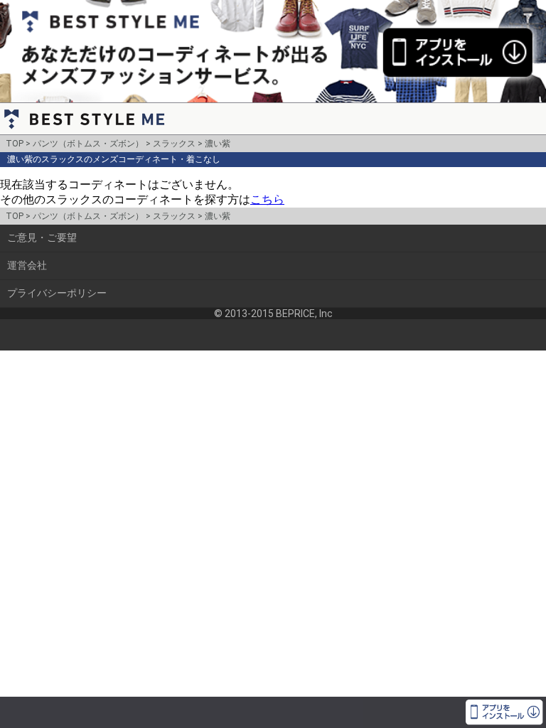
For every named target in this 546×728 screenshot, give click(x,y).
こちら (267, 199)
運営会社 (27, 265)
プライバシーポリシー (57, 293)
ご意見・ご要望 (42, 237)
